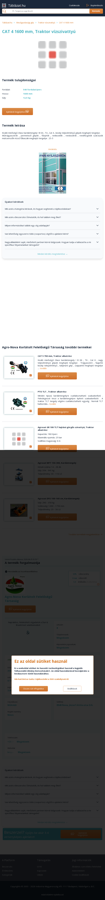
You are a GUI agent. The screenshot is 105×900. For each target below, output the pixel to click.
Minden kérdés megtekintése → (52, 254)
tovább (43, 368)
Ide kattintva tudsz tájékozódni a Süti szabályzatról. (41, 679)
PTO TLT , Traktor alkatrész (52, 391)
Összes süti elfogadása (33, 688)
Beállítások (72, 688)
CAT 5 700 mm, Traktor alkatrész (55, 356)
